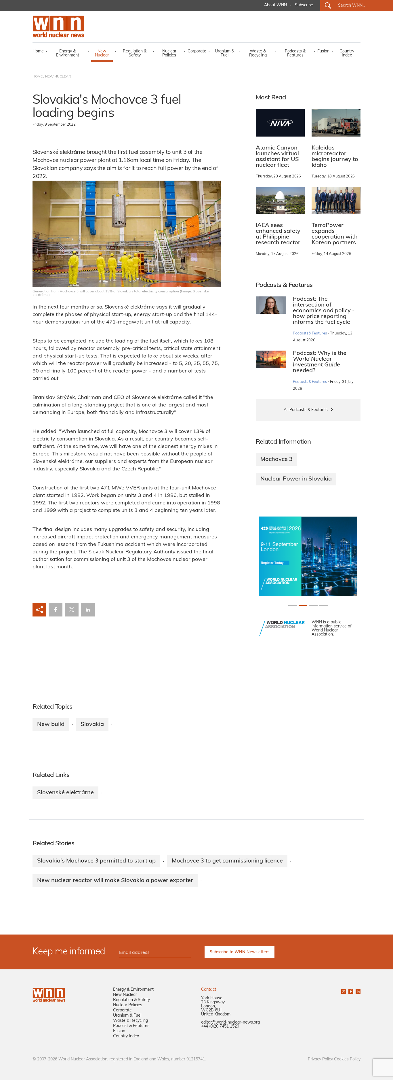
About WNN (275, 5)
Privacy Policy (320, 1059)
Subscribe (304, 5)
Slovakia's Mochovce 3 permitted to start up (96, 861)
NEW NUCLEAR (58, 76)
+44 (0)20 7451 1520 (220, 1026)
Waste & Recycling (258, 53)
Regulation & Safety (134, 53)
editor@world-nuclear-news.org (230, 1022)
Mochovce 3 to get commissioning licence (227, 861)
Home (38, 51)
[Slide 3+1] (323, 605)
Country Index (346, 53)
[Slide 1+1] (303, 605)
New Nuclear (102, 53)
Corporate (197, 51)
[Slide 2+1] (313, 605)
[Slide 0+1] (292, 605)
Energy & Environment (67, 53)
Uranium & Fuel (224, 53)
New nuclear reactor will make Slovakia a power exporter (115, 881)
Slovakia (92, 724)
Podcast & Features (131, 1026)
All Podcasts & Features (306, 410)
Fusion (323, 51)
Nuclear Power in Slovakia (296, 479)
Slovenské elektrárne (65, 793)
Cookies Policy (347, 1059)
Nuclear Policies (169, 53)
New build (50, 724)
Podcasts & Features (295, 53)
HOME (38, 76)
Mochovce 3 (276, 459)
